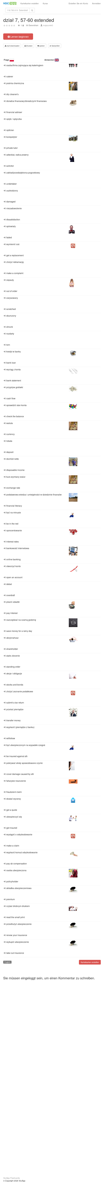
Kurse (45, 3)
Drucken (29, 46)
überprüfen (55, 46)
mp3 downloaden (13, 46)
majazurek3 (48, 25)
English (7, 962)
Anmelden (96, 3)
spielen (42, 46)
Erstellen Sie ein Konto (78, 3)
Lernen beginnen (19, 36)
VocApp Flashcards (11, 1178)
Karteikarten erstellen (29, 3)
